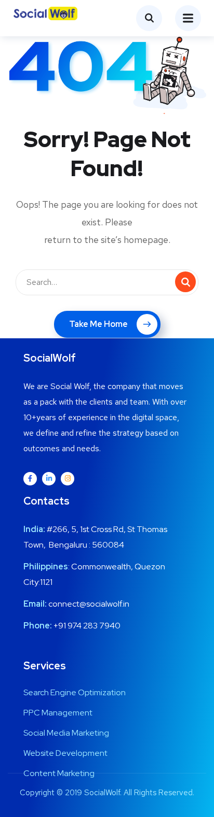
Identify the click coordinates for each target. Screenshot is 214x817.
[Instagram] (67, 478)
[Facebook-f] (30, 478)
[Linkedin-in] (49, 478)
